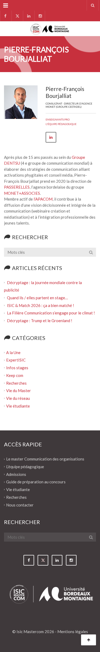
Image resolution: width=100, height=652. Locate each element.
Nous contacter (20, 504)
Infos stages (17, 367)
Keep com (14, 375)
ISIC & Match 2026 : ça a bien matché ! (40, 305)
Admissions (16, 474)
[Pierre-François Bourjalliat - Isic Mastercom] (50, 28)
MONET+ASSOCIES (22, 193)
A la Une (13, 352)
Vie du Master (18, 390)
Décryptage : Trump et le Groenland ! (40, 320)
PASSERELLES (17, 187)
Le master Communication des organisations (45, 458)
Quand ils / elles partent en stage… (37, 297)
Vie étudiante (18, 405)
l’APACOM (43, 199)
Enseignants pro (58, 119)
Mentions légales (72, 631)
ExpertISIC (16, 360)
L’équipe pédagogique (25, 466)
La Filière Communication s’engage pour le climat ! (51, 312)
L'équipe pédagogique (61, 124)
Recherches (16, 382)
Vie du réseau (18, 398)
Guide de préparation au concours (36, 481)
